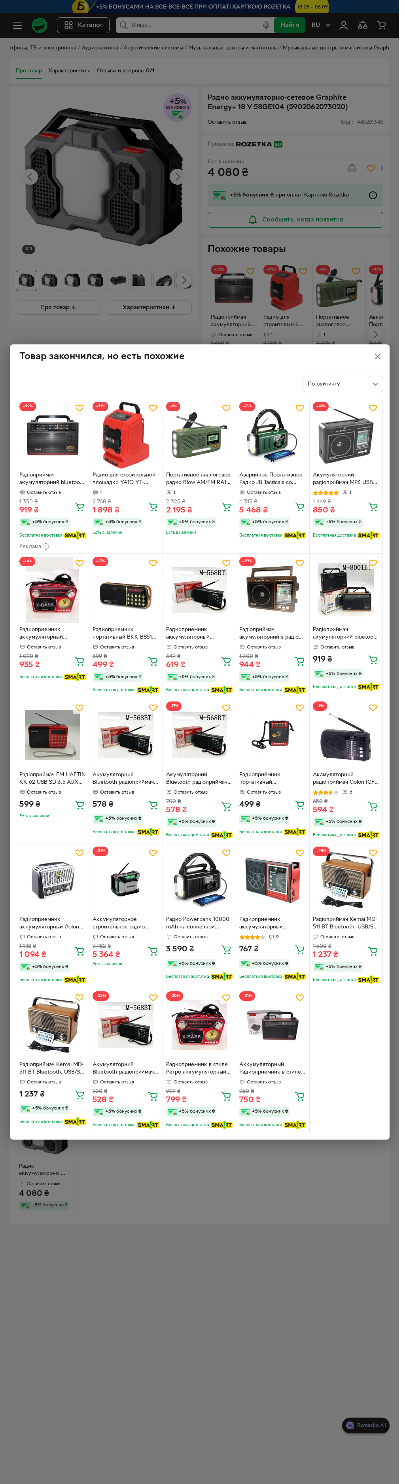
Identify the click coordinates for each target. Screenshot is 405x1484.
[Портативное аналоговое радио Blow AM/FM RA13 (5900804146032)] (199, 435)
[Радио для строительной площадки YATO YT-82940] (126, 435)
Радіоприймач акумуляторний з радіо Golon (269, 634)
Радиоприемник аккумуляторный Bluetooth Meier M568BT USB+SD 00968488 (197, 634)
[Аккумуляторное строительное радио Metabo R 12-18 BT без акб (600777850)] (126, 880)
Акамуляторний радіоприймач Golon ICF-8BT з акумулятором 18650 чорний (345, 779)
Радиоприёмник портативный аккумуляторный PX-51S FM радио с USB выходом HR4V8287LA (272, 779)
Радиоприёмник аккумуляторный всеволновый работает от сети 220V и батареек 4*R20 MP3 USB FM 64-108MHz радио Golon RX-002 (272, 924)
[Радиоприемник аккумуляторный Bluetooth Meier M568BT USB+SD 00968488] (199, 590)
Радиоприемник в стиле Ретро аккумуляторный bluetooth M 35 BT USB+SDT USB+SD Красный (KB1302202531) (199, 1069)
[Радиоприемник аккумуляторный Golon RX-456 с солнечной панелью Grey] (52, 880)
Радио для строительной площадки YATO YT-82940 (124, 480)
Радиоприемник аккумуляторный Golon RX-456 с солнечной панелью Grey (49, 924)
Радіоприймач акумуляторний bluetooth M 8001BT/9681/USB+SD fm (52, 480)
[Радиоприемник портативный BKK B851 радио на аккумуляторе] (126, 590)
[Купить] (79, 506)
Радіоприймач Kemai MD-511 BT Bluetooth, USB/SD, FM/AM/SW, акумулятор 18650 (346, 924)
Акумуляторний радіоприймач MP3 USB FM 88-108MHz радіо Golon (343, 480)
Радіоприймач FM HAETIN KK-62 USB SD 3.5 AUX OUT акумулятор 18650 (52, 779)
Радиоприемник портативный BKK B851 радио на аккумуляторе (123, 634)
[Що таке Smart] (75, 535)
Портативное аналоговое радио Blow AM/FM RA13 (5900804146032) (198, 480)
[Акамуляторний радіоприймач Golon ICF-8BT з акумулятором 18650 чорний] (346, 734)
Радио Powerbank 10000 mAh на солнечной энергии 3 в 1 (197, 924)
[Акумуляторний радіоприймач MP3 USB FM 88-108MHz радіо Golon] (346, 435)
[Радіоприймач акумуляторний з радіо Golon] (272, 590)
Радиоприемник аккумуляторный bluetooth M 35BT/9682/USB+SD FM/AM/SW (44, 634)
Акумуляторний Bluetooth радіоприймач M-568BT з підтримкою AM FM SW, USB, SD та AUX (123, 1069)
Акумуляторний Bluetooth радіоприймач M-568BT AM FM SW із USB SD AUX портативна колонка (124, 779)
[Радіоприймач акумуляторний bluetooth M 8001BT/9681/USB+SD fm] (52, 435)
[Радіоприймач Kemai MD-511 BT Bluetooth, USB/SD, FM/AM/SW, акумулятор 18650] (346, 880)
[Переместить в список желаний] (79, 408)
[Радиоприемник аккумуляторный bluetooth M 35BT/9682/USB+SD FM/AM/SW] (52, 590)
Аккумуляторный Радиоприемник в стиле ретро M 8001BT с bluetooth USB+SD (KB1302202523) (270, 1069)
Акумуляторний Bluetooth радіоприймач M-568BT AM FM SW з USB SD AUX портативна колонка (197, 779)
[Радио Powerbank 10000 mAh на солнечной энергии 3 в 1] (199, 880)
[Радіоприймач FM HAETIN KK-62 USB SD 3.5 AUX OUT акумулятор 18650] (52, 734)
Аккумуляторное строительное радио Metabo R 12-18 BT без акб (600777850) (121, 924)
